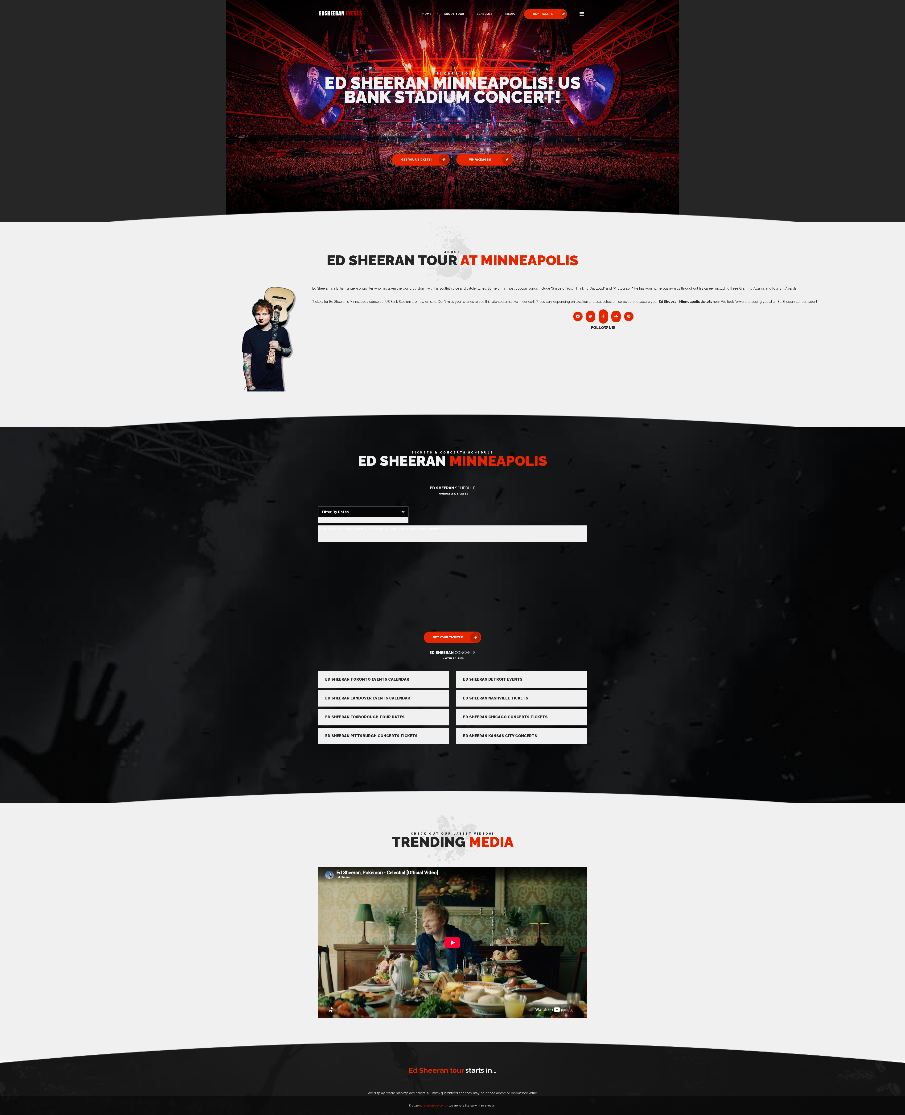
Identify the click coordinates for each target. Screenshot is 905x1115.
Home (426, 14)
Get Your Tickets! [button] (416, 159)
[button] (581, 14)
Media (510, 14)
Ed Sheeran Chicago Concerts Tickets (505, 717)
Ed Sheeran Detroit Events (492, 679)
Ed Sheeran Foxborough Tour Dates (365, 717)
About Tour (454, 14)
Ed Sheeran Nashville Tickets (495, 698)
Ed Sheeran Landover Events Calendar (367, 698)
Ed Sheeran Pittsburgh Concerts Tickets (371, 736)
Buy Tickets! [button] (543, 14)
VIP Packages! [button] (480, 159)
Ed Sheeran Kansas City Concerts (500, 736)
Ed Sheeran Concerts (432, 1105)
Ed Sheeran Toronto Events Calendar (367, 679)
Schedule (485, 14)
